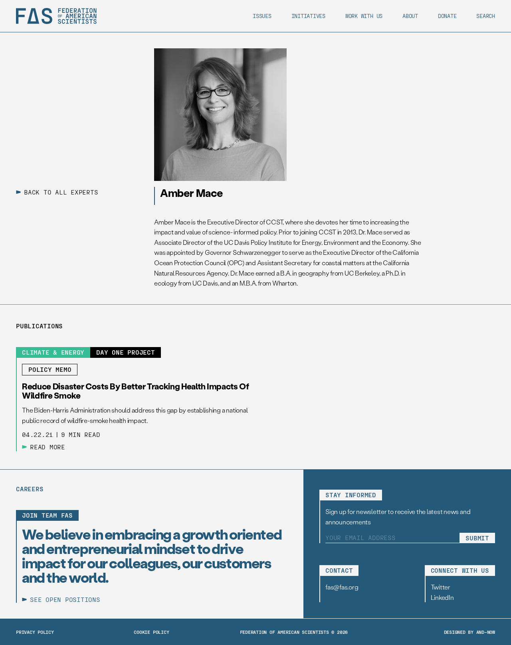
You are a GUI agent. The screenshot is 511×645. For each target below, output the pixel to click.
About (410, 15)
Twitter (440, 587)
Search (485, 15)
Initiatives (308, 15)
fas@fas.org (341, 587)
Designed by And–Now (469, 632)
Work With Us (363, 15)
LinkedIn (442, 597)
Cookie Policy (151, 632)
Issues (262, 15)
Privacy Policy (35, 632)
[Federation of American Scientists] (56, 16)
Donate (447, 15)
